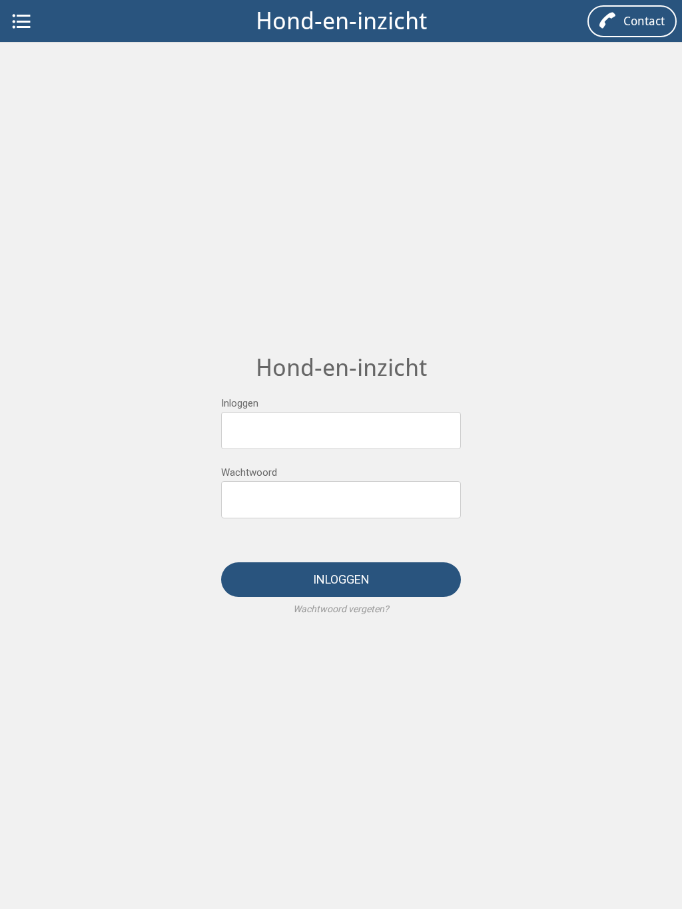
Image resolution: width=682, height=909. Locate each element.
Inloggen (239, 403)
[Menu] (21, 21)
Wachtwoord (249, 472)
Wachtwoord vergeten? (341, 609)
